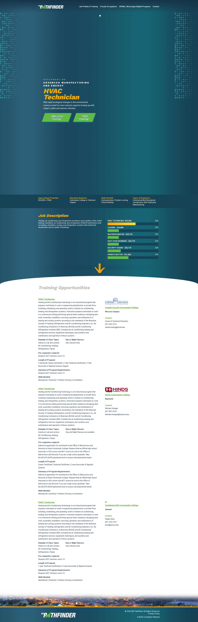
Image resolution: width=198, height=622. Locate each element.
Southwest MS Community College (121, 505)
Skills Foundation (146, 617)
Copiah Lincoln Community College (121, 307)
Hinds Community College (117, 395)
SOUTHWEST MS (54, 79)
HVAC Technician (46, 299)
